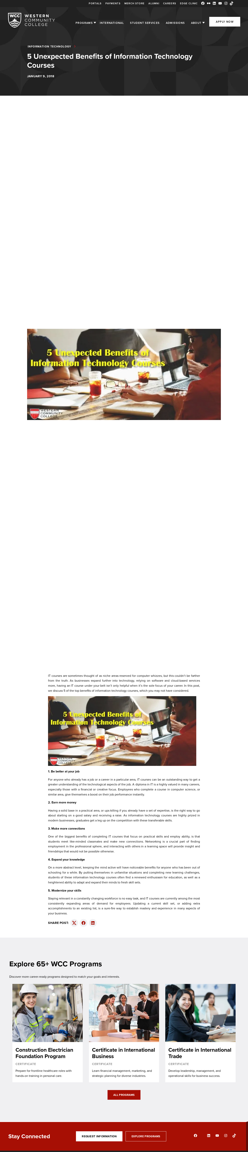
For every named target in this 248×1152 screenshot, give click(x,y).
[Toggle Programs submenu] (95, 22)
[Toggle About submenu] (203, 22)
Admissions (175, 23)
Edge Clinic (189, 3)
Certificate (26, 1064)
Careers (169, 3)
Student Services (144, 23)
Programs (84, 23)
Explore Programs (146, 1136)
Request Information (99, 1136)
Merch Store (134, 3)
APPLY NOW (225, 22)
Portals (95, 3)
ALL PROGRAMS (124, 1095)
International (112, 23)
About (196, 23)
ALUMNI (153, 3)
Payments (112, 3)
